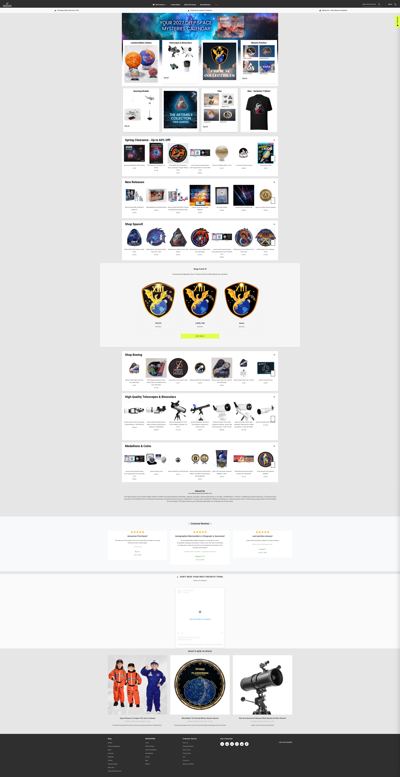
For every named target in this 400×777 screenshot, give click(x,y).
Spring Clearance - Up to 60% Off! (147, 140)
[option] (66, 10)
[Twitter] (227, 744)
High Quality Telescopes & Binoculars (150, 397)
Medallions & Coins (138, 446)
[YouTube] (242, 744)
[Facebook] (222, 744)
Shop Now (158, 326)
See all (166, 78)
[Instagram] (232, 744)
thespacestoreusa (196, 644)
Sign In (390, 4)
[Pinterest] (237, 744)
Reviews (398, 20)
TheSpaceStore (182, 644)
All (274, 140)
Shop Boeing (133, 355)
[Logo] (7, 4)
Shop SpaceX (134, 224)
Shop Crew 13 (200, 336)
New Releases (134, 182)
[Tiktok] (247, 744)
